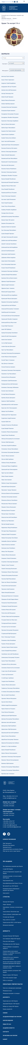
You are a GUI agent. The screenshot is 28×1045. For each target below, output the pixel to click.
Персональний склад (8, 880)
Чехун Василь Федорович (7, 712)
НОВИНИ (5, 1013)
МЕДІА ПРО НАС (7, 1024)
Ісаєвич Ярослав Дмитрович (8, 346)
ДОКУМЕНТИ (6, 997)
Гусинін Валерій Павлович (7, 233)
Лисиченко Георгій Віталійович (8, 445)
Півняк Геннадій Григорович (8, 592)
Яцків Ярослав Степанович (7, 773)
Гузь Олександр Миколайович (8, 230)
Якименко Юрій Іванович (7, 763)
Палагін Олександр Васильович (9, 568)
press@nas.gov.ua (12, 825)
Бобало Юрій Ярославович (8, 103)
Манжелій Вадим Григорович (8, 486)
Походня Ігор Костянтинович (8, 626)
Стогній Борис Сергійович (7, 678)
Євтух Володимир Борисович (8, 264)
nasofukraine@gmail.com (14, 827)
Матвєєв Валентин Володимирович (10, 493)
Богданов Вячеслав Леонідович (9, 107)
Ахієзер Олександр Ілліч (7, 93)
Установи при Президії (8, 917)
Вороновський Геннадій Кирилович (10, 182)
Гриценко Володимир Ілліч (7, 223)
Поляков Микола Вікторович (8, 609)
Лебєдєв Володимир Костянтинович (10, 438)
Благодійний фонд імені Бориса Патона (12, 883)
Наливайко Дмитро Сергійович (9, 541)
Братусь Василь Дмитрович (8, 124)
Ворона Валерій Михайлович (8, 179)
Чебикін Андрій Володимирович (9, 705)
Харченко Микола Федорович (8, 698)
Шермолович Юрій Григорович (8, 729)
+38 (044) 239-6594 (8, 813)
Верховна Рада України (9, 845)
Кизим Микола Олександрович (9, 356)
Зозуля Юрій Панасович (7, 326)
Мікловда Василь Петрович (8, 510)
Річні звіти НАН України (8, 941)
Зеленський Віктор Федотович (9, 322)
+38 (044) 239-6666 (8, 806)
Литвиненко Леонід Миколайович (9, 449)
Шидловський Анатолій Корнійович (10, 732)
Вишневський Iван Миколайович (9, 158)
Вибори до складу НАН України (10, 1006)
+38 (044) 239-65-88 (9, 823)
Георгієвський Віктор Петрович (9, 192)
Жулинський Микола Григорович (9, 298)
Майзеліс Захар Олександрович (9, 483)
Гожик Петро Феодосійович (8, 206)
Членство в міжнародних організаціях (12, 988)
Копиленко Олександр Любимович (10, 387)
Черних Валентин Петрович (8, 708)
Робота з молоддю (7, 980)
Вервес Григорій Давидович (8, 155)
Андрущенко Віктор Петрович (8, 86)
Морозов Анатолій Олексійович (9, 517)
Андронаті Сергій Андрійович (8, 83)
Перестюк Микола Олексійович (9, 582)
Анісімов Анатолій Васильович (8, 90)
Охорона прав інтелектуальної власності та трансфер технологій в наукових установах (12, 952)
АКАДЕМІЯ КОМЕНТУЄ (9, 1028)
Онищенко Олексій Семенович (8, 558)
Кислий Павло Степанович (8, 360)
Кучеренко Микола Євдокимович (9, 432)
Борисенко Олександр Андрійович (9, 120)
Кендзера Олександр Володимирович (10, 353)
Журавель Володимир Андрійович (9, 302)
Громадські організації (8, 925)
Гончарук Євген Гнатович (7, 213)
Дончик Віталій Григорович (8, 250)
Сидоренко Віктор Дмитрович (8, 664)
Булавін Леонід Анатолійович (8, 138)
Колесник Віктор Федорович (8, 377)
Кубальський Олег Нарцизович (8, 414)
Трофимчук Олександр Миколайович (10, 688)
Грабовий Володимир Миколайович (10, 216)
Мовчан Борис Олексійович (8, 514)
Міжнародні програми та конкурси (11, 993)
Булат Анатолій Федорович (8, 141)
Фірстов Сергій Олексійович (8, 695)
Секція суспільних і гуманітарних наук (12, 914)
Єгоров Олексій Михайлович (8, 267)
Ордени (15, 18)
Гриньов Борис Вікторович (7, 220)
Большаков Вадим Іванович (8, 110)
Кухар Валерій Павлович (7, 428)
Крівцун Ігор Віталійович (7, 411)
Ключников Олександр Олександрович (11, 370)
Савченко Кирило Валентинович (9, 647)
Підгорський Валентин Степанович (10, 596)
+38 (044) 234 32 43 (12, 796)
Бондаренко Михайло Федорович (9, 117)
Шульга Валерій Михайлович (8, 749)
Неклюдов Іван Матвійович (8, 548)
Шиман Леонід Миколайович (8, 736)
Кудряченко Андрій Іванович (8, 418)
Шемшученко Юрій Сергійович (8, 725)
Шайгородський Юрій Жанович (9, 715)
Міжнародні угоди (7, 990)
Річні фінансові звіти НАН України (11, 944)
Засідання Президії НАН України (11, 936)
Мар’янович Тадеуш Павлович (8, 490)
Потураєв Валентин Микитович (9, 620)
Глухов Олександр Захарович (8, 196)
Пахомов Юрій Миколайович (8, 579)
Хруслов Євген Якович (6, 702)
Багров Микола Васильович (8, 100)
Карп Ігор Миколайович (7, 349)
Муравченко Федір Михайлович (9, 527)
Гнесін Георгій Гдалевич (7, 203)
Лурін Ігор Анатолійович (7, 473)
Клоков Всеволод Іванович (8, 367)
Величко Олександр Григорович (9, 151)
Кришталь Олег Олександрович (9, 408)
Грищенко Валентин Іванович (8, 226)
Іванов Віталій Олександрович (9, 336)
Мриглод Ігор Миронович (7, 520)
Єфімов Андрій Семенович (7, 285)
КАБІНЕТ (5, 1039)
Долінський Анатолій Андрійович (9, 247)
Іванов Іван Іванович (6, 339)
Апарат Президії (7, 904)
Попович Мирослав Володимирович (10, 616)
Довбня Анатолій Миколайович (9, 240)
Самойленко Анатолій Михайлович (10, 654)
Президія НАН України (8, 901)
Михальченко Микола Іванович (9, 503)
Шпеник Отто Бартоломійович (9, 746)
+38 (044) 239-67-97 (9, 821)
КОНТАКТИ (6, 1031)
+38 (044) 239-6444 (8, 804)
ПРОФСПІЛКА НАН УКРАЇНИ (10, 1035)
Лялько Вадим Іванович (7, 476)
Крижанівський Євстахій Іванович (9, 404)
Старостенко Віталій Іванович (8, 671)
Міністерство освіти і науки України (11, 851)
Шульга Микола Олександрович (9, 753)
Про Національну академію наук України (13, 866)
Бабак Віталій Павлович (7, 97)
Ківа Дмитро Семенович (7, 363)
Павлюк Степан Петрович (7, 565)
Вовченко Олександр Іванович (9, 172)
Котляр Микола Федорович (8, 394)
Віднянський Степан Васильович (9, 162)
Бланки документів (7, 1009)
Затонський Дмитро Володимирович (10, 315)
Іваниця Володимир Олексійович (9, 332)
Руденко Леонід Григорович (8, 643)
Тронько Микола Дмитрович (8, 684)
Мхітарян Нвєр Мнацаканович (8, 531)
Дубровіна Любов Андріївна (8, 257)
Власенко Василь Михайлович (8, 168)
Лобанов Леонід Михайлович (8, 462)
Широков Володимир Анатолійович (10, 743)
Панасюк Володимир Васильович (9, 575)
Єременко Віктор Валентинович (9, 278)
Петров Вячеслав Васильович (8, 585)
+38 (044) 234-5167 (8, 815)
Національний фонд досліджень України (13, 849)
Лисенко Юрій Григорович (7, 442)
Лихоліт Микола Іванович (7, 455)
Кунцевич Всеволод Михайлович (9, 425)
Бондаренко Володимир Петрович (10, 114)
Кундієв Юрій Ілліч (6, 421)
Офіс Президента (7, 843)
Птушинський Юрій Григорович (8, 633)
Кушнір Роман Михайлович (8, 435)
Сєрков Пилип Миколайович (8, 661)
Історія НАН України (8, 869)
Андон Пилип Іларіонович (7, 79)
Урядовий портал (7, 847)
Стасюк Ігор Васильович (7, 674)
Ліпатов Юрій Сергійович (7, 459)
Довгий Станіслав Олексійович (8, 244)
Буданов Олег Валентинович (8, 131)
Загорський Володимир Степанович (10, 308)
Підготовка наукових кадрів (10, 977)
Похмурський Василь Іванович (8, 623)
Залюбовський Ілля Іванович (8, 312)
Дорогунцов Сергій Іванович (8, 254)
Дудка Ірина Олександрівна (8, 261)
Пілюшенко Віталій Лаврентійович (9, 599)
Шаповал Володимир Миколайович (10, 719)
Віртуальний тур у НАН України (10, 886)
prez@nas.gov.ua (11, 798)
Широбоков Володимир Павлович (9, 739)
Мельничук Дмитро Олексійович (9, 500)
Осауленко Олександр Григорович (9, 561)
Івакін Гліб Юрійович (6, 329)
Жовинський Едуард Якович (8, 291)
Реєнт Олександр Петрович (8, 637)
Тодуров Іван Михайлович (8, 681)
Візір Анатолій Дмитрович (7, 165)
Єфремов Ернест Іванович (7, 288)
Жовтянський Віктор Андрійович (9, 295)
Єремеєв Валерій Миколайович (9, 274)
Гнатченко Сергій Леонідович (8, 199)
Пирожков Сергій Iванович (7, 589)
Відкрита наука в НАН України (10, 975)
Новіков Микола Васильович (8, 555)
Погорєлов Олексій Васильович (9, 602)
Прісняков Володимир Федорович (9, 630)
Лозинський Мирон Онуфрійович (9, 466)
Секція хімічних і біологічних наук (11, 911)
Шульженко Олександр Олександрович (11, 756)
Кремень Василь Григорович (8, 397)
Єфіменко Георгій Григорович (8, 281)
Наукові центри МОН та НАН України (12, 922)
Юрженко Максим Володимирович (10, 760)
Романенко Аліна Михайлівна (8, 640)
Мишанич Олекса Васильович (8, 507)
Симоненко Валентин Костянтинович (10, 667)
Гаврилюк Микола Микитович (8, 185)
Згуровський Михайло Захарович (9, 319)
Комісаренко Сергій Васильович (9, 380)
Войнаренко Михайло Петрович (9, 175)
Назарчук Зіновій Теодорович (8, 534)
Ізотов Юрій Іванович (6, 343)
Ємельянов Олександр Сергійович (9, 271)
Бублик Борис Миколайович (8, 127)
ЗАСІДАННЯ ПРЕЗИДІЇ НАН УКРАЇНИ (12, 1016)
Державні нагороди (6, 18)
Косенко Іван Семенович (7, 391)
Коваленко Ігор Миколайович (8, 373)
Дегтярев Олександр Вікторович (9, 237)
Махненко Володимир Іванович (9, 496)
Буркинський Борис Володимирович (10, 144)
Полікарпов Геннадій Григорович (9, 606)
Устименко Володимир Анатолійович (10, 691)
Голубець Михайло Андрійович (9, 209)
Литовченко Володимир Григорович (10, 452)
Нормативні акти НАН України (10, 1001)
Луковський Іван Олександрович (9, 469)
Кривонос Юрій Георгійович (8, 401)
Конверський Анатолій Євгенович (9, 384)
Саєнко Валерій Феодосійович (9, 650)
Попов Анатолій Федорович (8, 613)
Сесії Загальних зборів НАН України (11, 938)
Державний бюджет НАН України (11, 1003)
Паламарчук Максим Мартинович (9, 572)
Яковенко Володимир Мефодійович (10, 766)
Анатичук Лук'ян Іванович (7, 76)
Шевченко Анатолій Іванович (8, 722)
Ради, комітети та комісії (9, 919)
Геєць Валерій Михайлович (8, 189)
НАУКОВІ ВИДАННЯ (8, 1020)
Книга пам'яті (6, 893)
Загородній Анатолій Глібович (8, 305)
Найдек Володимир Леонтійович (9, 537)
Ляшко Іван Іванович (6, 479)
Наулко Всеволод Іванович (8, 544)
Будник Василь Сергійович (7, 134)
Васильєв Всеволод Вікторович (9, 148)
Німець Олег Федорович (7, 551)
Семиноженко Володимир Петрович (10, 657)
